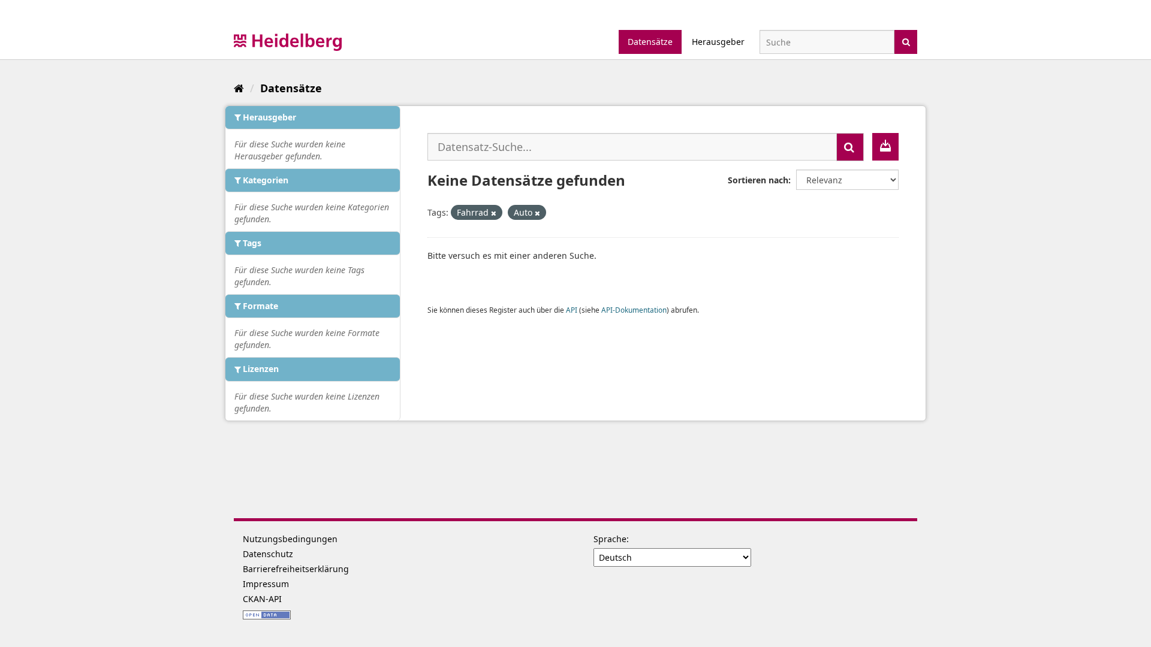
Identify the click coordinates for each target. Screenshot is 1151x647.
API (571, 310)
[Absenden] (906, 41)
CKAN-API (262, 598)
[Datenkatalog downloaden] (885, 147)
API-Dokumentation (634, 310)
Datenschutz (268, 554)
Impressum (266, 583)
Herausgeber (718, 41)
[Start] (239, 88)
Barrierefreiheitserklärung (296, 569)
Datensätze (650, 41)
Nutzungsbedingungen (290, 539)
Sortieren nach (758, 180)
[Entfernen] (493, 212)
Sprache (609, 539)
